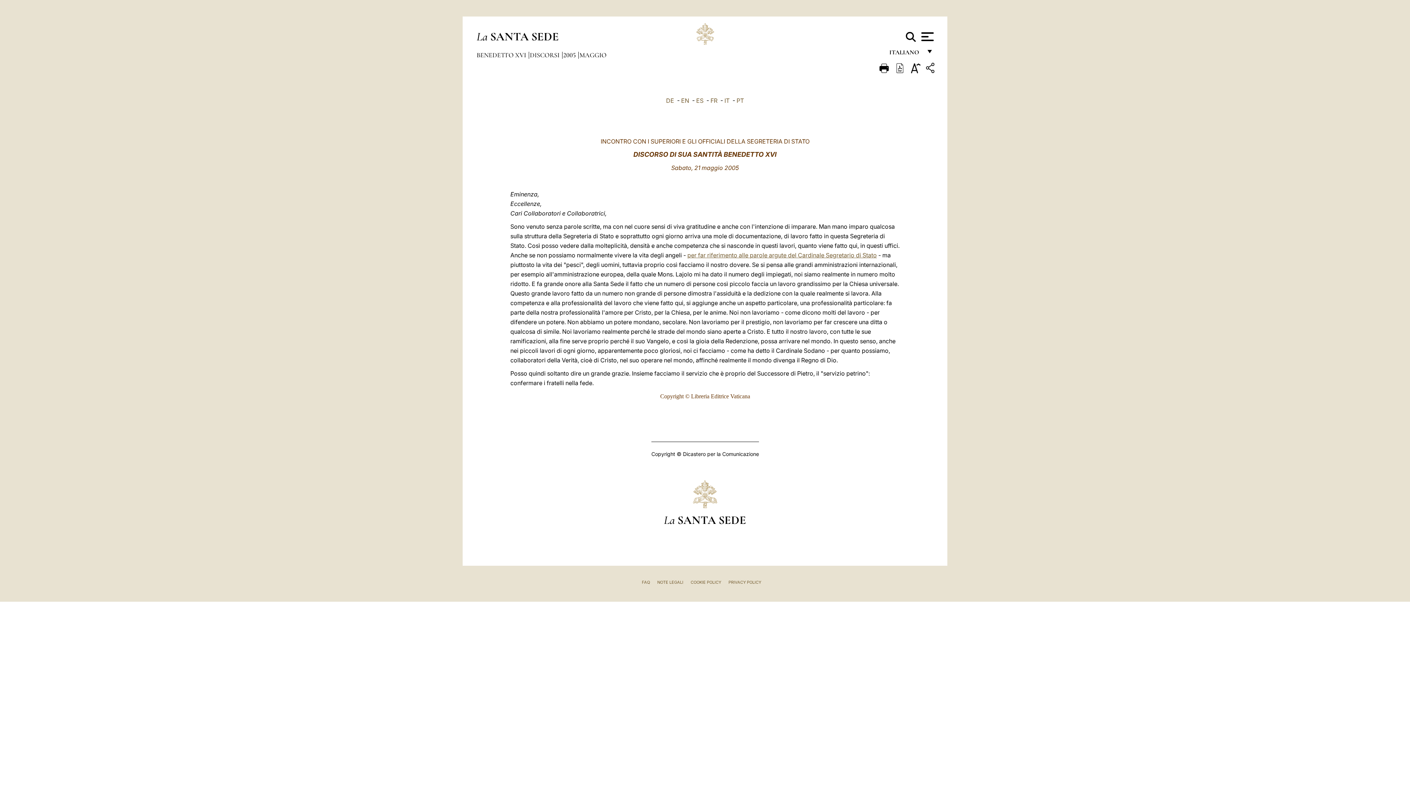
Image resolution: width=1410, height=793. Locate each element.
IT (727, 100)
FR (714, 100)
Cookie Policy (706, 582)
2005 (570, 55)
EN (685, 100)
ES (700, 100)
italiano (906, 54)
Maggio (593, 55)
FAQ (646, 582)
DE (670, 100)
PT (740, 100)
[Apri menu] (926, 36)
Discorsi (545, 55)
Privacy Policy (744, 582)
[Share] (931, 69)
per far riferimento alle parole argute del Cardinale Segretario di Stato (782, 255)
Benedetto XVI (502, 55)
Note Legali (670, 582)
